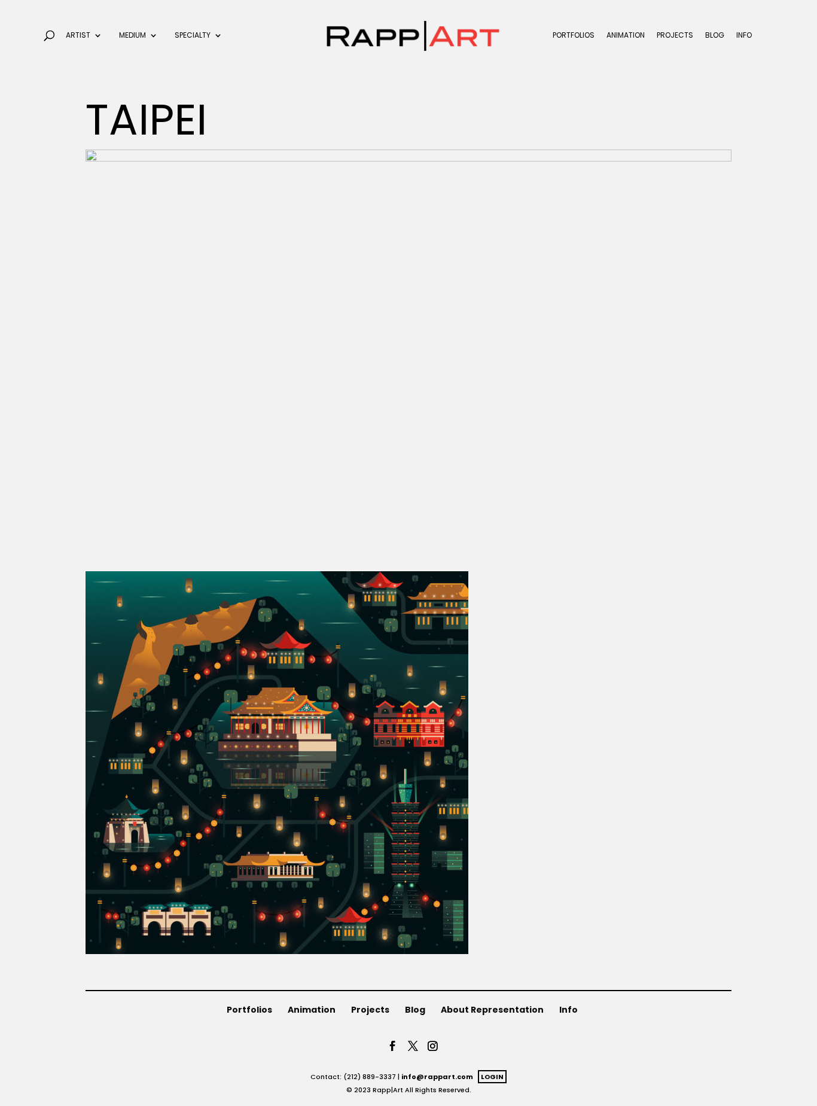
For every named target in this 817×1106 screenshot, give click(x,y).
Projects (675, 35)
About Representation (492, 1010)
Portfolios (574, 35)
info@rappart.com (437, 1076)
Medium (132, 35)
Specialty (193, 35)
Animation (625, 35)
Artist (78, 35)
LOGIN (492, 1076)
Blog (714, 35)
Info (744, 35)
